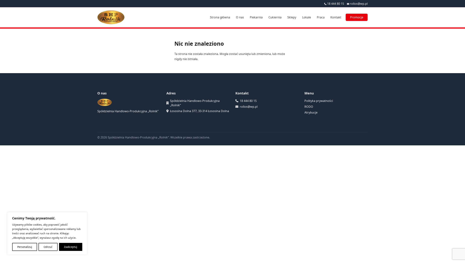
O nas (240, 17)
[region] (47, 233)
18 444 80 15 (335, 4)
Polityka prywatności (318, 101)
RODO (308, 107)
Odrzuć (48, 247)
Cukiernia (275, 17)
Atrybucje (311, 112)
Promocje (356, 17)
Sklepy (291, 17)
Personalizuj (24, 247)
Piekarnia (256, 17)
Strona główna (220, 17)
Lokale (306, 17)
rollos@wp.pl (359, 4)
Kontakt (335, 17)
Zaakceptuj (70, 247)
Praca (321, 17)
